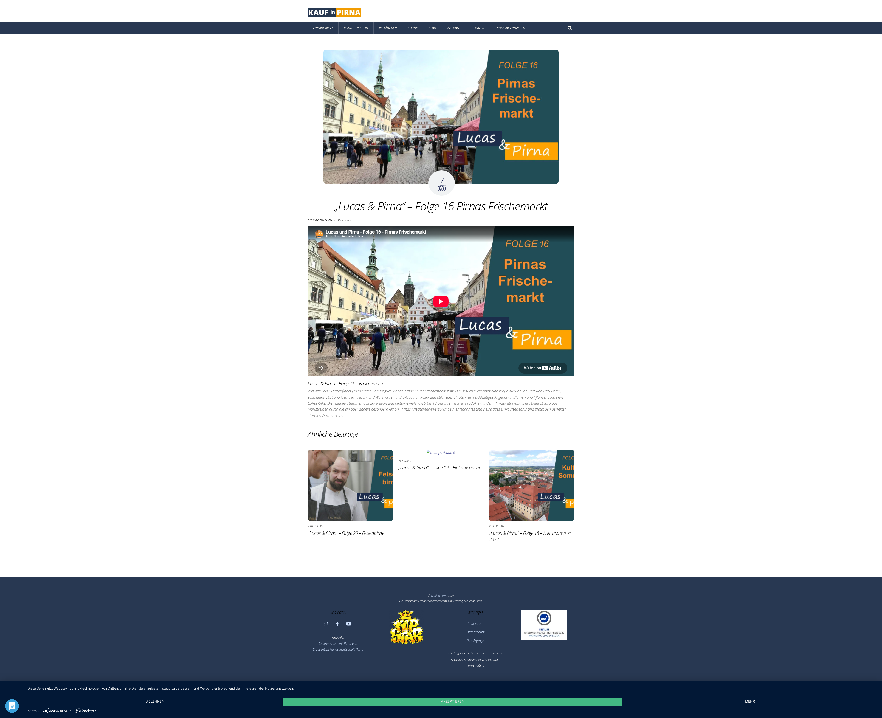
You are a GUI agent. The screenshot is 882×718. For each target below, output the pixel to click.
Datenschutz (475, 632)
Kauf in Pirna (439, 596)
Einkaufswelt (323, 28)
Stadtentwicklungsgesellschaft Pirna (338, 649)
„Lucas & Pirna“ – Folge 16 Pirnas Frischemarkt (441, 206)
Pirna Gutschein (356, 28)
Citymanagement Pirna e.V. (338, 643)
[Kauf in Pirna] (334, 14)
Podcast (479, 28)
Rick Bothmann (320, 220)
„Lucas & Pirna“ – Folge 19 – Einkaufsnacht (439, 467)
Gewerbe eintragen (511, 28)
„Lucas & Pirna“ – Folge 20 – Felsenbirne (346, 533)
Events (413, 28)
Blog (432, 28)
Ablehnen (155, 701)
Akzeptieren (452, 701)
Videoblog (454, 28)
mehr (750, 701)
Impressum (475, 623)
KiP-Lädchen (388, 28)
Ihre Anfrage (475, 641)
